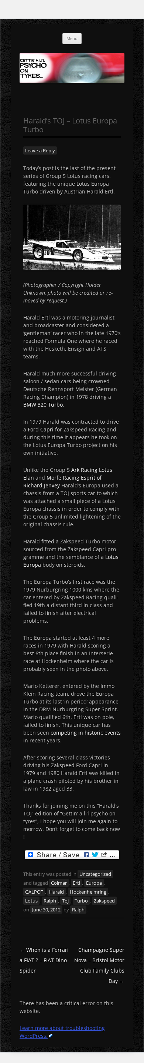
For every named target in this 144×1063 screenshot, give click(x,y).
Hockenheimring (88, 891)
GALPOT (34, 891)
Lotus (31, 900)
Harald (56, 891)
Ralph (50, 900)
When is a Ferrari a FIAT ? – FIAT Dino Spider (44, 960)
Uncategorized (95, 874)
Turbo (81, 900)
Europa (94, 883)
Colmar (59, 883)
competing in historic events (86, 732)
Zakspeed (104, 900)
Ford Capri (41, 429)
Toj (65, 900)
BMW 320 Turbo (43, 404)
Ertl (76, 883)
